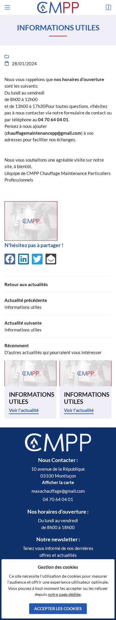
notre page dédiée (64, 594)
